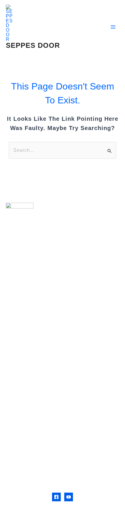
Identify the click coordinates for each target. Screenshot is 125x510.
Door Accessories (27, 351)
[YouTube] (68, 497)
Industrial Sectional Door (36, 323)
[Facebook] (56, 497)
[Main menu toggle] (113, 27)
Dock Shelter (22, 342)
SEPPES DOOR (33, 45)
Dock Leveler (22, 332)
